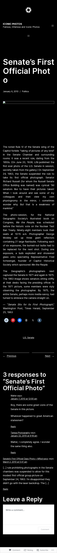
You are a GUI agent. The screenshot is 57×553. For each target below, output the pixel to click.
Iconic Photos (12, 24)
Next (47, 356)
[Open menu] (52, 25)
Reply (13, 426)
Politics (25, 91)
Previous (11, 356)
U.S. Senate (28, 337)
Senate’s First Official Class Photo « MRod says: (25, 458)
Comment (45, 529)
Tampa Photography (20, 433)
